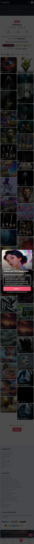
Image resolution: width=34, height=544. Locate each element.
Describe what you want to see (13, 274)
